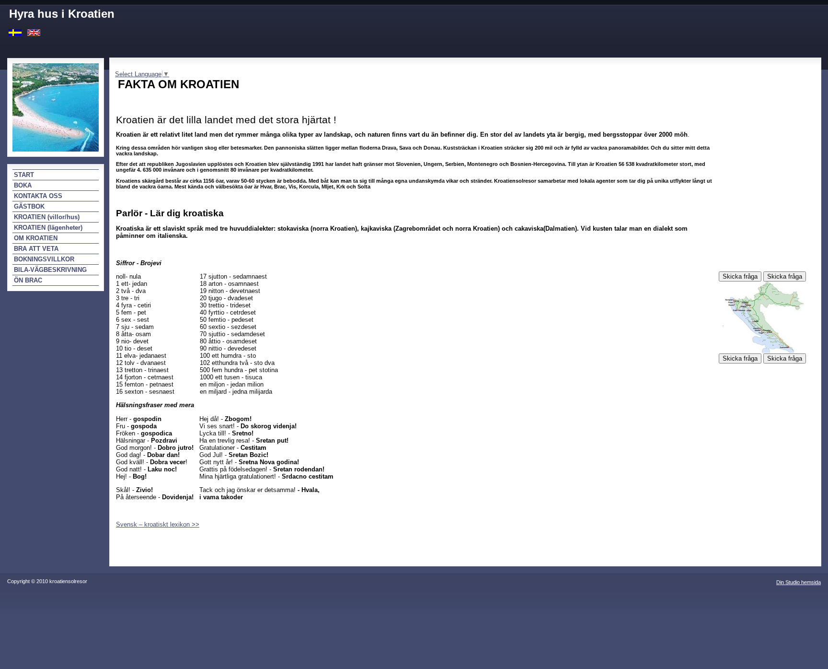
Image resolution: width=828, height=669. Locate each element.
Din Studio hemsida (798, 582)
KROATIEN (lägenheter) (48, 227)
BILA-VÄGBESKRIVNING (50, 269)
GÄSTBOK (29, 206)
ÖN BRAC (28, 280)
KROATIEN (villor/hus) (47, 217)
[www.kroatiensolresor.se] (15, 31)
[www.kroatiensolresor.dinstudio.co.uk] (33, 31)
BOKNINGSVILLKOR (44, 259)
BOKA (23, 185)
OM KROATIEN (36, 238)
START (24, 174)
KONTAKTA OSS (38, 196)
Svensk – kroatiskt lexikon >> (157, 524)
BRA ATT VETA (36, 248)
